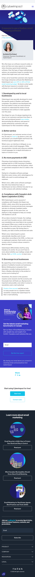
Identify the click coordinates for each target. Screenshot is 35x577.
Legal (4, 562)
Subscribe (17, 538)
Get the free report (17, 353)
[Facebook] (15, 375)
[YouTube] (19, 569)
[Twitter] (17, 375)
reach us (15, 136)
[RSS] (22, 569)
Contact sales (17, 399)
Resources (6, 557)
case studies (25, 119)
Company (5, 552)
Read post (17, 447)
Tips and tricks (7, 38)
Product (5, 547)
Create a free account (10, 288)
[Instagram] (17, 569)
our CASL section (16, 254)
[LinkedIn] (19, 375)
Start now (17, 393)
